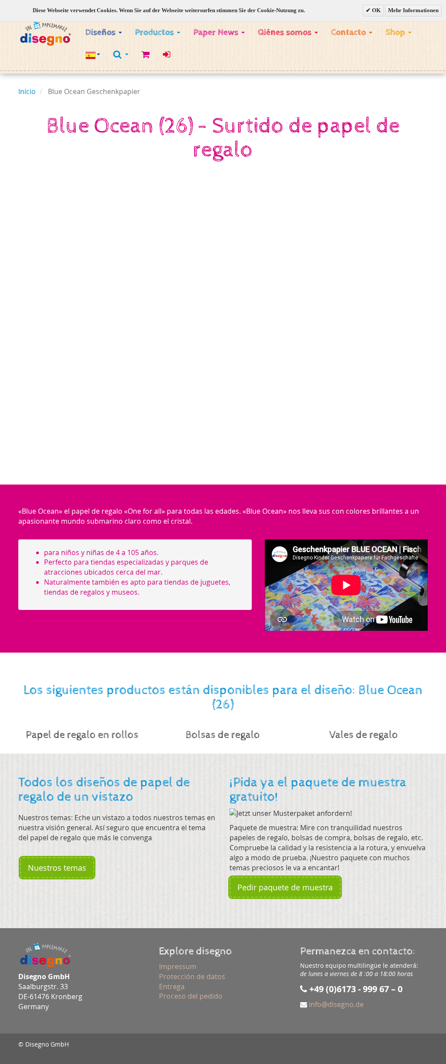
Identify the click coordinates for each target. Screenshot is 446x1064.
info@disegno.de (336, 1004)
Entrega (172, 986)
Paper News (216, 32)
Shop (396, 32)
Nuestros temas (57, 867)
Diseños (101, 32)
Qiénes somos (286, 32)
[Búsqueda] (121, 54)
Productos (155, 32)
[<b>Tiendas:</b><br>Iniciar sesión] (166, 55)
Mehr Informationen (413, 10)
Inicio (27, 91)
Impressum (177, 966)
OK (376, 10)
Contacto (349, 32)
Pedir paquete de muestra (285, 887)
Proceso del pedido (191, 996)
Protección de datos (192, 976)
